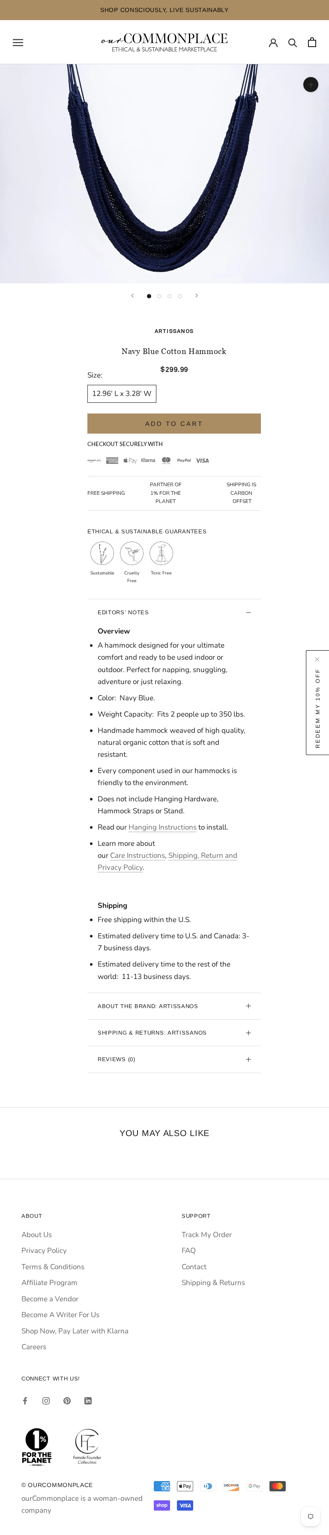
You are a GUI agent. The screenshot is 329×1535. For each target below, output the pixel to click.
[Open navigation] (18, 42)
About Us (36, 1235)
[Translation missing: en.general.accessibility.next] (196, 295)
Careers (33, 1347)
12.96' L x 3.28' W (122, 394)
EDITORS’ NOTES (123, 612)
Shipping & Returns (213, 1283)
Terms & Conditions (52, 1267)
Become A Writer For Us (60, 1315)
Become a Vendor (49, 1299)
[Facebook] (25, 1400)
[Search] (292, 42)
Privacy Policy (44, 1250)
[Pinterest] (67, 1400)
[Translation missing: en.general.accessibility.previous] (132, 295)
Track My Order (207, 1235)
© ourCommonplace (57, 1484)
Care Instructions (137, 855)
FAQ (189, 1250)
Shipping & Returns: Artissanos (152, 1032)
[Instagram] (46, 1400)
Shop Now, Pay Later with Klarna (75, 1331)
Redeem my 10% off (317, 708)
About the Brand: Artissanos (148, 1006)
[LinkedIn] (88, 1400)
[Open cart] (312, 42)
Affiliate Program (49, 1283)
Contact (194, 1267)
